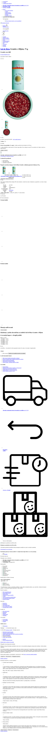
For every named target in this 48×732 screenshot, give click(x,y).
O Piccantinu (5, 619)
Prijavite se (5, 603)
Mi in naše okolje (6, 611)
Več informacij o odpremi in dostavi (7, 156)
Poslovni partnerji (6, 599)
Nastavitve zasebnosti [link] (7, 636)
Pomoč (4, 9)
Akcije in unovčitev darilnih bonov (9, 597)
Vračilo (6, 11)
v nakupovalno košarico (7, 3)
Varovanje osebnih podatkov (8, 633)
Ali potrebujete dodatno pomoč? (9, 598)
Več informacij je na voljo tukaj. (6, 549)
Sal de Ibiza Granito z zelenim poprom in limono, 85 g (11, 176)
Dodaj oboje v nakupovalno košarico (7, 178)
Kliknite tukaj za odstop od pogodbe (7, 642)
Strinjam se (3, 656)
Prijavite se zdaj (6, 26)
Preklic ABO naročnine (7, 637)
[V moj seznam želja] (0, 151)
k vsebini (4, 2)
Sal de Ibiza (5, 49)
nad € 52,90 (15, 5)
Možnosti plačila (8, 13)
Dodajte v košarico (4, 150)
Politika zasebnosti (3, 658)
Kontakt (6, 14)
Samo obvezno (8, 656)
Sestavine (3, 193)
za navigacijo (5, 1)
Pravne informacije (4, 197)
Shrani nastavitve (4, 729)
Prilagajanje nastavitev (16, 656)
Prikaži (2, 351)
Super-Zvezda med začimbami (8, 360)
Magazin (4, 613)
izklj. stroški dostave (17, 139)
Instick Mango (5, 366)
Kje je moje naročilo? (9, 10)
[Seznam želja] (4, 32)
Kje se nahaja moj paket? (7, 606)
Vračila (4, 596)
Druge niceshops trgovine (7, 640)
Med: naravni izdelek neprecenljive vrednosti (11, 358)
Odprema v (6, 7)
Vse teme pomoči (8, 15)
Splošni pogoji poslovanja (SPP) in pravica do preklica (13, 634)
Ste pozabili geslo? (6, 605)
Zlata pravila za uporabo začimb (9, 361)
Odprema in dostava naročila (8, 595)
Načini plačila (5, 594)
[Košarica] (25, 34)
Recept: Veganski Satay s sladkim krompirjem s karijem (13, 359)
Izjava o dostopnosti (6, 635)
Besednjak (5, 612)
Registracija (5, 604)
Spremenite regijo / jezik (11, 627)
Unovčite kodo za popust (7, 607)
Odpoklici (4, 615)
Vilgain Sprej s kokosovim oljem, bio (10, 368)
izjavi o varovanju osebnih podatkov (30, 654)
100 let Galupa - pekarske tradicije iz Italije (11, 362)
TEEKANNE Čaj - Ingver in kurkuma (10, 369)
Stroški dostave (8, 12)
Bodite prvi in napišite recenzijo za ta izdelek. (17, 353)
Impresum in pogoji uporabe (8, 631)
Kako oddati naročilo (7, 593)
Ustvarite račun (5, 30)
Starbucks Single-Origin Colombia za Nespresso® (12, 367)
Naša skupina (5, 620)
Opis (2, 179)
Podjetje (4, 639)
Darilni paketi (5, 614)
